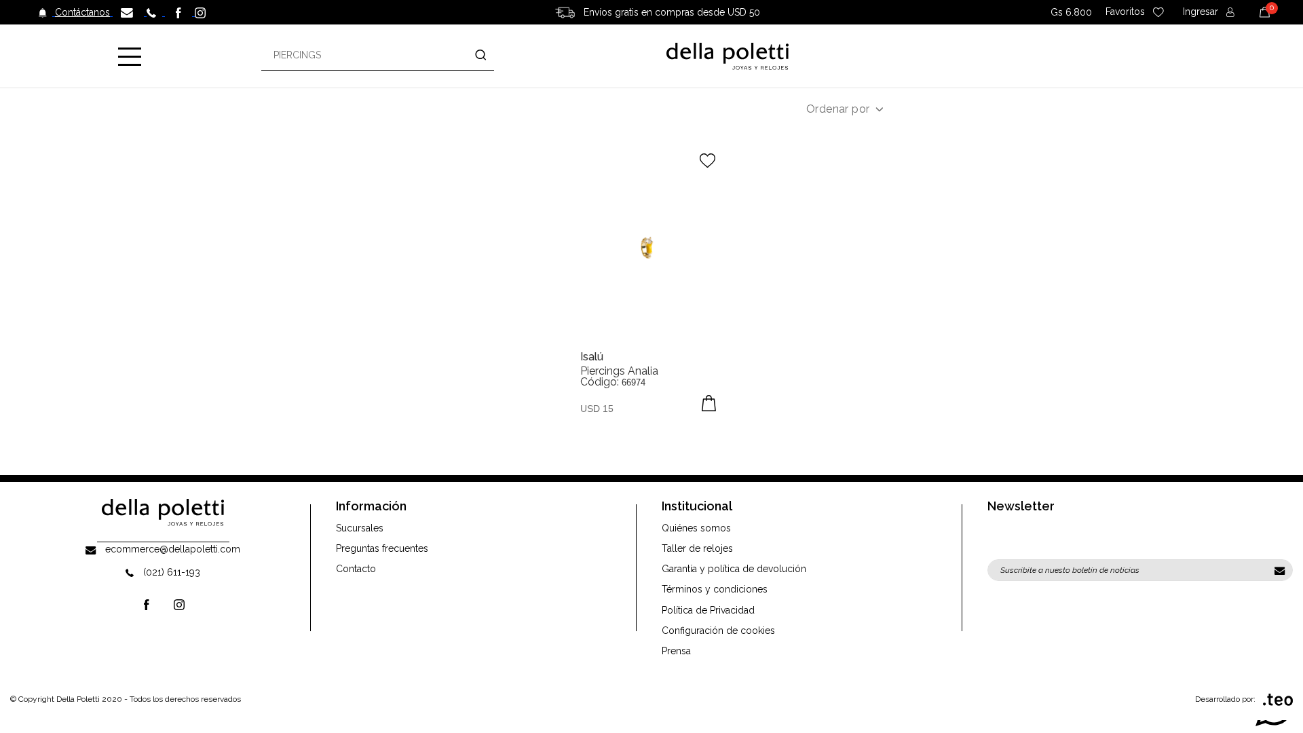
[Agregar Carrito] (709, 403)
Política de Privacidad (708, 610)
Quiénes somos (696, 528)
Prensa (676, 650)
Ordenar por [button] (837, 108)
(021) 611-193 (171, 572)
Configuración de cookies (718, 630)
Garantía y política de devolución (734, 568)
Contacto (356, 568)
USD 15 (596, 408)
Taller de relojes (697, 548)
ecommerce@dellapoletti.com (172, 549)
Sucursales (359, 528)
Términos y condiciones (715, 589)
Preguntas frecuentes (382, 548)
